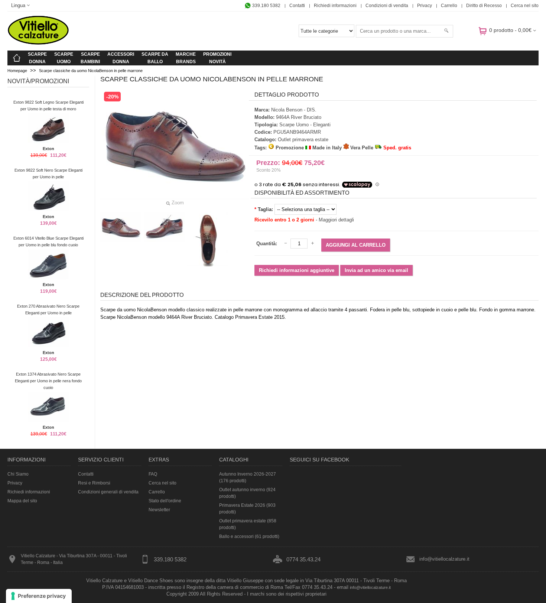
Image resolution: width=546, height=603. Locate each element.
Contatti (297, 5)
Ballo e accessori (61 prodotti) (249, 536)
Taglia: (265, 209)
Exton (48, 148)
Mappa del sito (22, 500)
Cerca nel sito (525, 5)
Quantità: (266, 243)
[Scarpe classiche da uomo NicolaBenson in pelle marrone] (120, 227)
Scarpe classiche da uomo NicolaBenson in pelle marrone (91, 70)
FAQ (153, 474)
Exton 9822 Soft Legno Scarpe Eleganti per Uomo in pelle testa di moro (48, 105)
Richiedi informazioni (335, 5)
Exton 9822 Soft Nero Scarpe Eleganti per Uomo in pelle (48, 173)
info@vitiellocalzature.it (444, 559)
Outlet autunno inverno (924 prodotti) (247, 493)
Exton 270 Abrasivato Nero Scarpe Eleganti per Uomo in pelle (48, 309)
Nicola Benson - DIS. (293, 110)
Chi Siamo (18, 474)
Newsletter (159, 509)
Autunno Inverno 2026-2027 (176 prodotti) (247, 477)
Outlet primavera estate (303, 139)
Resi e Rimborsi (94, 483)
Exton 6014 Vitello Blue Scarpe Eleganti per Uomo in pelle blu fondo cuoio (48, 241)
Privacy (424, 5)
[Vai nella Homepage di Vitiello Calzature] (38, 43)
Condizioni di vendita (386, 5)
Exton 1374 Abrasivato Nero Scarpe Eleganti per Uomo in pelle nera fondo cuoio (48, 381)
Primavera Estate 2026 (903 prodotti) (247, 509)
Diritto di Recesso (484, 5)
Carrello (449, 5)
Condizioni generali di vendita (108, 492)
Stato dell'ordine (165, 500)
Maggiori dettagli (336, 220)
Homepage (17, 70)
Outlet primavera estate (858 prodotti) (247, 524)
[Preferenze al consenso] (39, 596)
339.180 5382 (265, 5)
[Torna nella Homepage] (16, 58)
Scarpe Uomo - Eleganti (305, 124)
